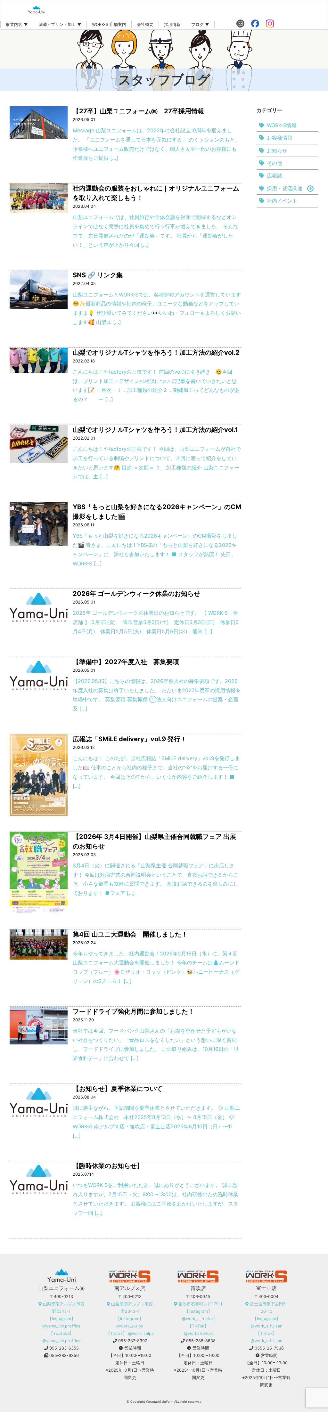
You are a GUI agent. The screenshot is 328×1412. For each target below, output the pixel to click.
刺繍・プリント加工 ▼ (59, 24)
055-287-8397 (132, 1340)
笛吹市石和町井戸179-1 (200, 1304)
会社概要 (145, 24)
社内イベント (282, 201)
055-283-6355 (64, 1348)
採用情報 (172, 24)
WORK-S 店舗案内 (109, 24)
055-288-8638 (201, 1340)
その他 (274, 163)
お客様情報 (279, 137)
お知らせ (277, 150)
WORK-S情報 (282, 125)
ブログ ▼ (200, 24)
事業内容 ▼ (17, 24)
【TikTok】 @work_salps (130, 1333)
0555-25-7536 (269, 1348)
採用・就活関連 (285, 188)
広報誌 (274, 175)
